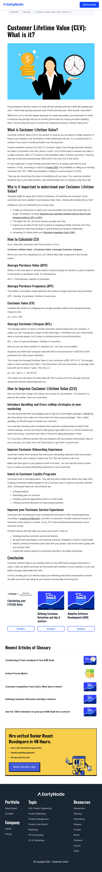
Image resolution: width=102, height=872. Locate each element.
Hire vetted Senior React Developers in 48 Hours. (31, 738)
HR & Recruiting (35, 835)
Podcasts (78, 840)
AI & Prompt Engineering (39, 808)
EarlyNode (14, 12)
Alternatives (79, 819)
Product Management (38, 819)
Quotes (77, 845)
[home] (13, 5)
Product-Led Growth (38, 824)
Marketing (33, 829)
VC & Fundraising (36, 840)
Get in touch (89, 4)
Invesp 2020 (52, 167)
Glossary (27, 12)
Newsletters (79, 808)
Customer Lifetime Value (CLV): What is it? (53, 12)
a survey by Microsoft (30, 518)
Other (76, 851)
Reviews (78, 824)
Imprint (8, 828)
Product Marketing (37, 813)
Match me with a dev (24, 767)
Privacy (8, 834)
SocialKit (9, 813)
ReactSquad (11, 808)
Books (77, 835)
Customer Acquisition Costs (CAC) (59, 232)
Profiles (77, 829)
